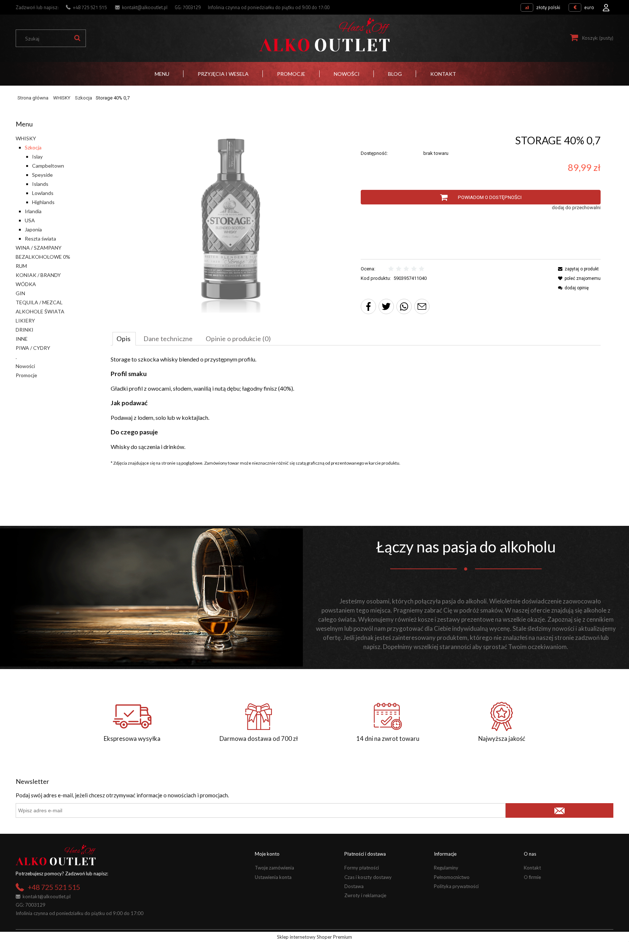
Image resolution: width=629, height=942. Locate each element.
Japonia (33, 229)
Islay (37, 156)
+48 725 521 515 (90, 7)
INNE (22, 339)
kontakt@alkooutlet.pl (144, 7)
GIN (20, 293)
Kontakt (532, 868)
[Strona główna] (324, 35)
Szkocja (33, 147)
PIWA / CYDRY (33, 348)
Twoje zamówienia (274, 868)
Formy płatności (361, 868)
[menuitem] (162, 74)
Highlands (43, 202)
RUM (21, 266)
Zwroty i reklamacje (365, 895)
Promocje (26, 375)
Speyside (42, 175)
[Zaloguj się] (606, 5)
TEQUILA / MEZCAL (39, 302)
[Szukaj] (77, 38)
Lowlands (43, 193)
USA (30, 220)
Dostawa (354, 886)
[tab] (124, 338)
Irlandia (33, 211)
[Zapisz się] (559, 810)
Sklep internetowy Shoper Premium (314, 937)
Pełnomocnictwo (452, 877)
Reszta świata (40, 238)
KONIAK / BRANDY (38, 275)
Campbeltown (48, 166)
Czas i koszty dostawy (368, 877)
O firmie (532, 877)
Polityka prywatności (456, 886)
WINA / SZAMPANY (39, 248)
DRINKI (24, 330)
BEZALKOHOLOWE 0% (43, 257)
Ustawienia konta (273, 877)
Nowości (25, 366)
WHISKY (26, 138)
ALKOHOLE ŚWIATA (40, 311)
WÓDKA (26, 284)
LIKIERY (25, 320)
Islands (40, 184)
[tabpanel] (356, 403)
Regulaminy (446, 868)
